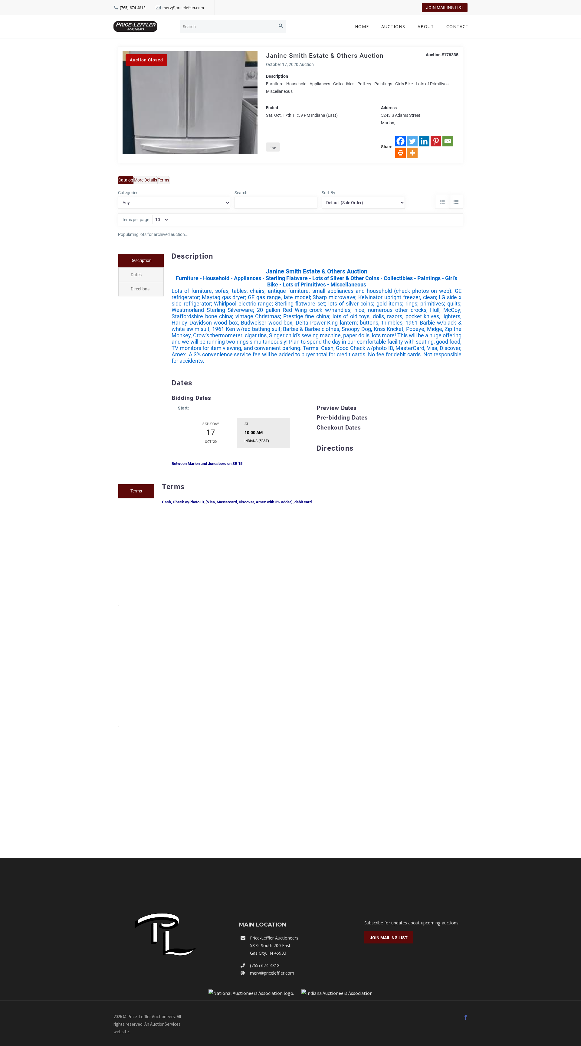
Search (241, 192)
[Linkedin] (424, 141)
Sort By (328, 192)
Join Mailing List (444, 7)
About (426, 26)
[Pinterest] (436, 141)
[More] (412, 153)
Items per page (135, 219)
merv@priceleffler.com (183, 7)
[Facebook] (400, 141)
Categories (128, 192)
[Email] (447, 141)
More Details (145, 180)
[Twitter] (412, 141)
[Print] (400, 153)
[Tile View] (442, 202)
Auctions (393, 26)
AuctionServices (165, 1024)
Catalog (125, 180)
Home (362, 26)
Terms (163, 180)
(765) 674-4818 (133, 7)
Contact (457, 26)
